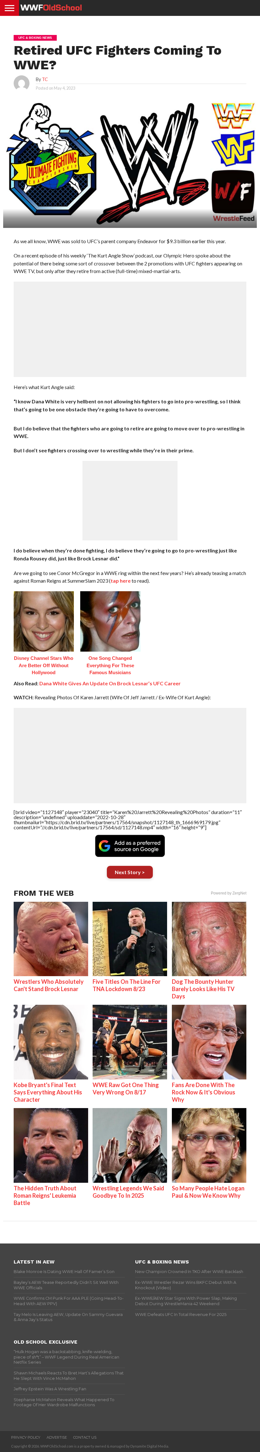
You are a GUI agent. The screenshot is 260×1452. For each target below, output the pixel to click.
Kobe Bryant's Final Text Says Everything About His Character (48, 1092)
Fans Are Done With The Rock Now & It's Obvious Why (203, 1092)
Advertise (57, 1437)
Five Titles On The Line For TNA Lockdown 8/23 (126, 985)
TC (45, 79)
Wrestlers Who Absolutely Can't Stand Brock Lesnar (49, 985)
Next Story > (130, 872)
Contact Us (84, 1437)
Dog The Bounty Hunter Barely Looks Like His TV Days (203, 989)
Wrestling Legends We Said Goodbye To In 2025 (128, 1192)
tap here (121, 581)
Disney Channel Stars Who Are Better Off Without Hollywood (43, 665)
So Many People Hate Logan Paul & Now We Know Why (208, 1192)
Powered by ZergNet (228, 893)
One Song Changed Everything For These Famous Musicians (110, 665)
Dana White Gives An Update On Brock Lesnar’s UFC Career (110, 683)
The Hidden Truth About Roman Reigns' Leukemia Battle (45, 1195)
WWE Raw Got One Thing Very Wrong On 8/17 (126, 1088)
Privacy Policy (25, 1437)
